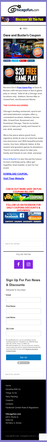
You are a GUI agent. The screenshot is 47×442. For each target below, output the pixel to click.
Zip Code (10, 329)
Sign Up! (23, 357)
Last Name (10, 317)
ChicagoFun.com (23, 9)
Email (8, 295)
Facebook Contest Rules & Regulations (22, 407)
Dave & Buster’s (10, 159)
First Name (10, 306)
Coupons (9, 400)
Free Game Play (24, 87)
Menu (25, 28)
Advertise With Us (13, 389)
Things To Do (11, 393)
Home (8, 386)
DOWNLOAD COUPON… (15, 173)
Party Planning (12, 396)
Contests (9, 404)
